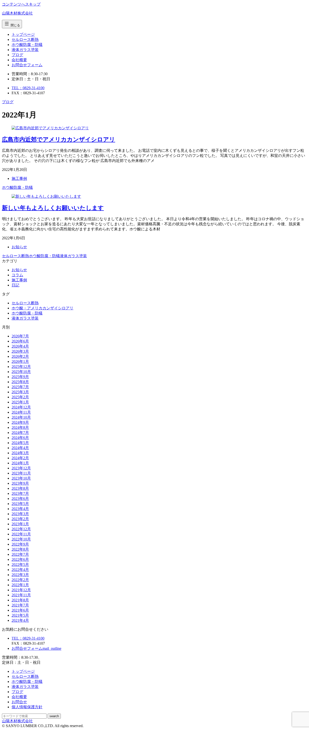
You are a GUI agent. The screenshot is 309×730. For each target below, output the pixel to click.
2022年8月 (20, 549)
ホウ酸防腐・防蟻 (27, 45)
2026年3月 (20, 351)
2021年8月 (20, 600)
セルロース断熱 (25, 39)
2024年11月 (21, 412)
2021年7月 (20, 605)
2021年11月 (21, 595)
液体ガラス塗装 (25, 50)
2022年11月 (21, 534)
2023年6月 (20, 498)
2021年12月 (21, 590)
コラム (17, 275)
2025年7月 (20, 387)
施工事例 (19, 178)
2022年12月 (21, 529)
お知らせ (19, 247)
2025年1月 (20, 402)
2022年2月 (20, 580)
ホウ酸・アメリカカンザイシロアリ (42, 308)
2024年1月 (20, 463)
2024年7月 (20, 433)
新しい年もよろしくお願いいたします (53, 208)
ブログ (17, 55)
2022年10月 (21, 539)
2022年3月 (20, 575)
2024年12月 (21, 407)
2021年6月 (20, 610)
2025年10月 (21, 372)
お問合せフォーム (36, 648)
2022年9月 (20, 544)
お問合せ (27, 65)
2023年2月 (20, 519)
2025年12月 (21, 367)
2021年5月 (20, 615)
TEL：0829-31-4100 (28, 88)
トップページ (23, 34)
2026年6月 (20, 341)
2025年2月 (20, 397)
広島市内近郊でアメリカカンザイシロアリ (58, 139)
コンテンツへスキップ (21, 4)
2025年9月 (20, 377)
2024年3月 (20, 453)
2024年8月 (20, 427)
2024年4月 (20, 448)
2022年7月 (20, 554)
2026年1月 (20, 361)
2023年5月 (20, 504)
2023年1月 (20, 524)
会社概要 (19, 60)
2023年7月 (20, 493)
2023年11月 (21, 473)
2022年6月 (20, 559)
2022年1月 (20, 585)
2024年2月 (20, 458)
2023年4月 (20, 509)
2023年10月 (21, 478)
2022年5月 (20, 564)
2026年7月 (20, 336)
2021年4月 (20, 620)
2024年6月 (20, 438)
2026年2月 (20, 356)
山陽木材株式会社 (17, 13)
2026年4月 (20, 346)
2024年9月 (20, 422)
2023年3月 (20, 514)
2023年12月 (21, 468)
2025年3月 (20, 392)
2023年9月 (20, 483)
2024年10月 (21, 417)
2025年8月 (20, 382)
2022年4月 (20, 570)
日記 (15, 285)
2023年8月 (20, 488)
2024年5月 (20, 443)
